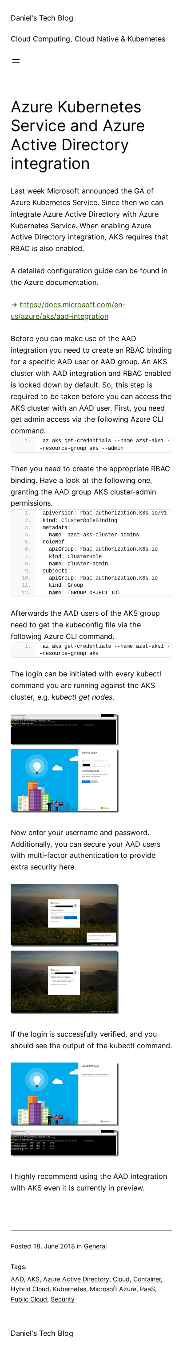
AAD (17, 1279)
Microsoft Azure (113, 1289)
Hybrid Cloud (30, 1289)
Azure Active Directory (76, 1279)
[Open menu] (16, 61)
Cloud (121, 1279)
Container (147, 1279)
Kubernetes (69, 1289)
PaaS (147, 1289)
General (95, 1246)
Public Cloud (29, 1299)
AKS (33, 1279)
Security (63, 1299)
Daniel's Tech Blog (42, 17)
